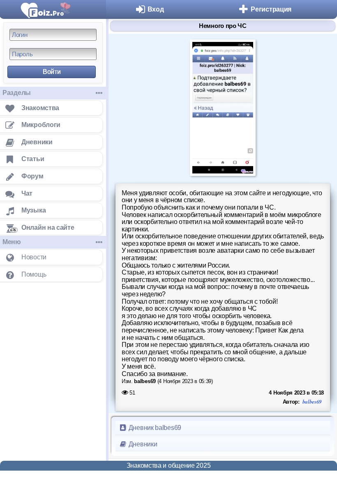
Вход (156, 9)
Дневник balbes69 (154, 427)
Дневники (142, 444)
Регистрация (271, 9)
